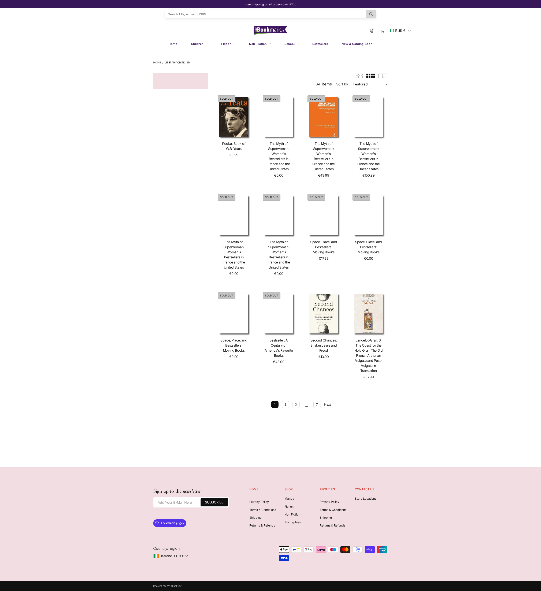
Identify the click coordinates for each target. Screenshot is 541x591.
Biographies (292, 522)
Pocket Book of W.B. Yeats (234, 146)
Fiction (289, 506)
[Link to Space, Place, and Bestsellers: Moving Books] (323, 215)
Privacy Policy (259, 501)
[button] (382, 30)
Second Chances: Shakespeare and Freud (323, 345)
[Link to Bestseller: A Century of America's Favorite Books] (278, 313)
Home (157, 62)
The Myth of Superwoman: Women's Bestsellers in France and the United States (279, 156)
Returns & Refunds (262, 525)
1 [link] (274, 404)
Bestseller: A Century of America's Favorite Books (279, 348)
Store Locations (365, 498)
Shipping (255, 517)
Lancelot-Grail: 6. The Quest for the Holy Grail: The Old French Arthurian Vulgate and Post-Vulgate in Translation (368, 355)
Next (327, 404)
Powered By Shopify (167, 586)
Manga (289, 498)
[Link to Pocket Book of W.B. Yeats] (233, 117)
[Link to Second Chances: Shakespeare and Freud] (323, 313)
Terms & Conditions (262, 509)
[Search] (371, 14)
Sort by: (342, 84)
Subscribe (214, 502)
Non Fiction (292, 514)
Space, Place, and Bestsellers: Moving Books (323, 247)
